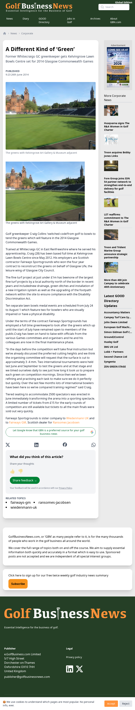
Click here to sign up (22, 575)
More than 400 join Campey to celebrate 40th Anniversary (116, 283)
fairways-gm (21, 502)
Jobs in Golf (71, 20)
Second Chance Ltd (115, 356)
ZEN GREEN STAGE (115, 366)
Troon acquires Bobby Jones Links (117, 154)
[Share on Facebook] (65, 444)
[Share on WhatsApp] (93, 444)
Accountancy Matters (117, 312)
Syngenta (109, 361)
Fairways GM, (18, 422)
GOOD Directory (44, 20)
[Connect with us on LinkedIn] (70, 669)
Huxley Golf (111, 342)
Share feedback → (25, 480)
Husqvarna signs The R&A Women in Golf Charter (116, 126)
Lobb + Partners (113, 351)
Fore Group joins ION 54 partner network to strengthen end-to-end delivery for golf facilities (118, 185)
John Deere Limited (115, 322)
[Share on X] (8, 444)
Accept (111, 703)
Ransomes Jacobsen (66, 422)
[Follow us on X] (79, 669)
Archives (95, 18)
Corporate (27, 33)
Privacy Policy (65, 487)
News (9, 18)
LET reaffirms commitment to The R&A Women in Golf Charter (116, 219)
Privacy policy (74, 657)
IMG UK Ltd (111, 346)
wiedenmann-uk (24, 507)
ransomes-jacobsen (54, 502)
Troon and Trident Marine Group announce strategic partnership (115, 252)
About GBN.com (115, 20)
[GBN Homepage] (49, 7)
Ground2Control (114, 337)
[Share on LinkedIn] (36, 444)
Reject (125, 703)
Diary (26, 18)
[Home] (4, 33)
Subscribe (18, 584)
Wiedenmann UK (77, 418)
